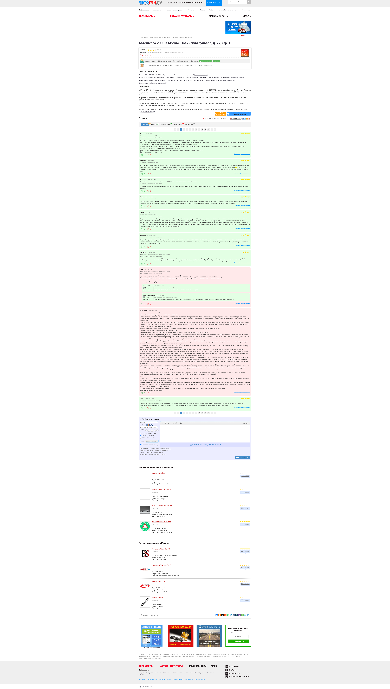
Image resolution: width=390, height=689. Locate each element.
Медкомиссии (217, 16)
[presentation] (145, 124)
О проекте (200, 2)
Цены (194, 2)
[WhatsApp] (242, 615)
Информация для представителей (240, 113)
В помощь (210, 673)
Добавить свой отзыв (212, 118)
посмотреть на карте (206, 61)
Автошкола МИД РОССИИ (161, 489)
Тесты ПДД (171, 2)
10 (208, 129)
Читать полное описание (147, 111)
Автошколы (157, 10)
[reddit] (225, 615)
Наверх (223, 118)
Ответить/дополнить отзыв (242, 154)
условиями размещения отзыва (156, 454)
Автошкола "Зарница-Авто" (161, 565)
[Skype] (245, 615)
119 (148, 52)
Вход (243, 36)
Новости (162, 679)
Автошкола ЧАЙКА (158, 473)
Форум (169, 679)
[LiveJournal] (236, 615)
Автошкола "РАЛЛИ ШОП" (161, 549)
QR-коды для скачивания (151, 647)
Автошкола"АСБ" (158, 597)
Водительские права (174, 10)
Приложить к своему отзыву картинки (207, 445)
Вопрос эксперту (184, 2)
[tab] (145, 124)
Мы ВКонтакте (234, 667)
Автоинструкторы (181, 16)
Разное (141, 675)
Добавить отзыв (147, 55)
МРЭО (246, 16)
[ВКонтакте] (243, 118)
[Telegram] (248, 615)
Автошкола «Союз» (158, 581)
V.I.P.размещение (222, 113)
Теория (141, 673)
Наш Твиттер (233, 670)
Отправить (244, 457)
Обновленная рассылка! (238, 633)
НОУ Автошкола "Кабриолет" (162, 505)
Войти (144, 425)
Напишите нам (234, 673)
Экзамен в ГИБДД (206, 10)
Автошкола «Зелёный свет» (161, 522)
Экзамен (158, 673)
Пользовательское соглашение (195, 679)
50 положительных (155, 52)
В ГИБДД (193, 673)
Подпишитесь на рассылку (239, 677)
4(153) (159, 50)
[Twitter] (245, 118)
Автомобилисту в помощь (228, 10)
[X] (222, 615)
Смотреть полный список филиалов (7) (153, 83)
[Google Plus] (249, 118)
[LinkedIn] (231, 615)
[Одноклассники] (247, 118)
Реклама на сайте (178, 679)
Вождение (149, 673)
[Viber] (239, 615)
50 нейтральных (178, 52)
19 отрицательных (167, 52)
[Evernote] (228, 615)
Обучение (191, 10)
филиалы (217, 61)
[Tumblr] (234, 615)
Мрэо (214, 666)
